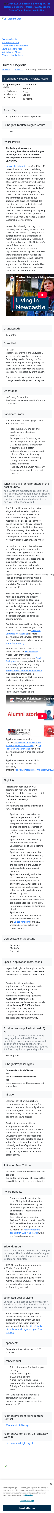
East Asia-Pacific (9, 39)
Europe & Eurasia (10, 42)
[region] (27, 1496)
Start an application (34, 10)
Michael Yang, (32, 651)
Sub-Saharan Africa (11, 52)
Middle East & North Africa (15, 45)
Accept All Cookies (27, 1508)
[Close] (51, 1484)
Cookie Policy (27, 1495)
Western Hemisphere (12, 55)
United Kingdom (22, 69)
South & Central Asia (12, 48)
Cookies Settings (27, 1500)
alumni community (15, 643)
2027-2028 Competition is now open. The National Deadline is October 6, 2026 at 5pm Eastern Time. (27, 6)
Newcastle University (16, 166)
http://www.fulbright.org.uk (19, 1443)
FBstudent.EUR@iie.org (17, 1425)
